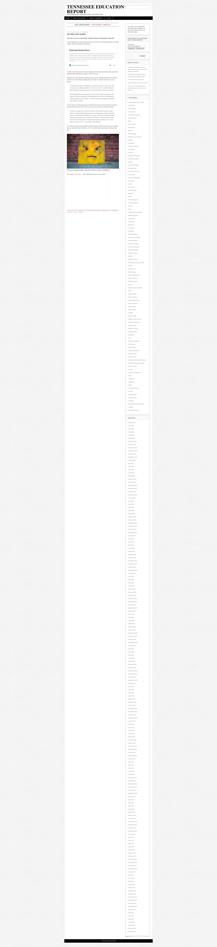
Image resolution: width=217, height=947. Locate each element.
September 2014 (133, 869)
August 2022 (132, 573)
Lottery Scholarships (134, 247)
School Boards (132, 294)
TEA (130, 338)
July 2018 (131, 724)
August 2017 (132, 759)
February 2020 (132, 664)
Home (68, 18)
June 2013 (131, 916)
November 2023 (133, 526)
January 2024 (132, 520)
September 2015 (133, 831)
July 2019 (131, 686)
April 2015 (131, 847)
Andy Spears (85, 32)
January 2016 (132, 818)
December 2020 (133, 633)
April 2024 (131, 510)
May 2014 (131, 881)
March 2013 (132, 925)
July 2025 (131, 463)
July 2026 (131, 425)
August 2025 (132, 460)
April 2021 (131, 620)
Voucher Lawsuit (105, 210)
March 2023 (132, 551)
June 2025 (131, 466)
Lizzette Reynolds (133, 243)
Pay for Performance (134, 275)
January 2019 (132, 705)
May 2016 (131, 806)
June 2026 (131, 429)
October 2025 (132, 454)
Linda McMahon (133, 240)
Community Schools (134, 171)
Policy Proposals (133, 281)
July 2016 (131, 799)
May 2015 (131, 843)
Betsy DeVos (132, 124)
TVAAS (131, 391)
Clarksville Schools (134, 159)
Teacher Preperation (134, 350)
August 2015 (132, 834)
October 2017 (132, 752)
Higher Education (133, 215)
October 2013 (132, 903)
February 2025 (132, 479)
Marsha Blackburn (133, 250)
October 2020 (132, 639)
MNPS (130, 256)
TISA (130, 375)
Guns (130, 209)
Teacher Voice (132, 357)
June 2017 (131, 765)
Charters (131, 152)
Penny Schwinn (133, 278)
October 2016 (132, 790)
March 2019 (132, 699)
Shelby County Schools (135, 319)
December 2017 (133, 746)
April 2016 (131, 809)
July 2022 (131, 576)
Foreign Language (133, 203)
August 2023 (132, 535)
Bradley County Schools (135, 137)
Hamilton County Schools (135, 212)
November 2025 (133, 451)
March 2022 (132, 589)
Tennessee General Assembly (136, 363)
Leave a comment (78, 212)
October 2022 (132, 567)
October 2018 (132, 715)
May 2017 (131, 768)
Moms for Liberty (133, 259)
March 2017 (132, 774)
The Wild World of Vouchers (136, 79)
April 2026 (131, 435)
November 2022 (133, 564)
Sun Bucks (131, 335)
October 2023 (132, 529)
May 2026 (131, 432)
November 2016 (133, 787)
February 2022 (132, 592)
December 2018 (133, 708)
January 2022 (132, 595)
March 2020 (132, 661)
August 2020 (132, 645)
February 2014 (132, 891)
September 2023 (133, 532)
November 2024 (133, 488)
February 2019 (132, 702)
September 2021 (133, 608)
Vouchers (80, 210)
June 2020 (131, 652)
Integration (131, 222)
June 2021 (131, 614)
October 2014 (132, 865)
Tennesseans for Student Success (137, 360)
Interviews (131, 225)
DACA (130, 184)
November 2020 (133, 636)
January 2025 (132, 482)
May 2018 (131, 730)
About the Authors (79, 18)
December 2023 (133, 523)
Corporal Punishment (134, 178)
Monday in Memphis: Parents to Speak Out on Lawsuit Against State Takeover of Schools (137, 69)
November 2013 (133, 900)
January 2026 (132, 444)
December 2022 (133, 561)
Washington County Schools (136, 404)
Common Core (132, 168)
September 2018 (133, 718)
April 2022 (131, 586)
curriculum (131, 181)
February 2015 (132, 853)
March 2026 (132, 438)
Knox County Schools (134, 237)
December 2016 (133, 784)
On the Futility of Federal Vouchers (138, 83)
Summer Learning (133, 328)
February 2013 (132, 928)
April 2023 (131, 548)
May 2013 (131, 919)
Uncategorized (132, 394)
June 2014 (131, 878)
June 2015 (131, 840)
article (73, 105)
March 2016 (132, 812)
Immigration (132, 218)
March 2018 (132, 737)
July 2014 (131, 875)
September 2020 (133, 642)
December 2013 (133, 897)
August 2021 (132, 611)
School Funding (133, 297)
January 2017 (132, 781)
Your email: (131, 44)
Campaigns (132, 143)
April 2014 (131, 884)
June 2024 (131, 504)
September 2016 (133, 793)
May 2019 (131, 693)
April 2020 (131, 658)
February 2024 (132, 517)
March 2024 (132, 513)
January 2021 (132, 630)
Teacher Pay (132, 344)
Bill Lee (74, 210)
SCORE (131, 313)
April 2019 (131, 696)
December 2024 (133, 485)
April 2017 (131, 771)
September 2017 (133, 755)
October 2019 (132, 677)
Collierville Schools (134, 165)
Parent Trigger (132, 272)
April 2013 (131, 922)
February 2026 (132, 441)
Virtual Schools (133, 397)
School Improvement (134, 300)
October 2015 (132, 828)
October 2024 (132, 491)
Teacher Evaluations (134, 341)
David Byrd (132, 187)
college (130, 162)
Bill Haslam (132, 127)
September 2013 (133, 906)
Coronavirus (132, 174)
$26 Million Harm (76, 34)
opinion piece (132, 269)
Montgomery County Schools (136, 262)
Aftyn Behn (132, 105)
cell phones (132, 149)
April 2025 (131, 473)
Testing (130, 369)
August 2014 (132, 872)
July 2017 (131, 762)
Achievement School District (136, 102)
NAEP (130, 265)
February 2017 (132, 777)
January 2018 (132, 743)
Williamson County (134, 410)
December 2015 (133, 821)
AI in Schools (132, 108)
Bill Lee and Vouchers (94, 210)
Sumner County (133, 331)
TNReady (131, 382)
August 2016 (132, 796)
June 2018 (131, 727)
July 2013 (131, 913)
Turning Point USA (134, 388)
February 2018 (132, 740)
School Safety (132, 306)
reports (74, 72)
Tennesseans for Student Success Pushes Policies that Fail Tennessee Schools (137, 88)
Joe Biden (131, 231)
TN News (108, 18)
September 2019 (133, 680)
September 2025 (133, 457)
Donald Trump (132, 190)
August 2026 (132, 422)
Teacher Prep (132, 347)
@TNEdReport (106, 170)
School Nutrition (133, 303)
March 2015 (132, 850)
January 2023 (132, 557)
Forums (131, 206)
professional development (135, 287)
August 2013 (132, 909)
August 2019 (132, 683)
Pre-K (130, 284)
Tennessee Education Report (95, 9)
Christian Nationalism (134, 156)
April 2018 (131, 733)
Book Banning (132, 134)
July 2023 (131, 539)
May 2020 (131, 655)
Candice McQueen (134, 146)
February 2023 (132, 554)
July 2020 (131, 649)
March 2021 (132, 623)
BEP (130, 121)
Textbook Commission (135, 372)
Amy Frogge (132, 112)
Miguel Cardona (133, 253)
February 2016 (132, 815)
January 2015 (132, 856)
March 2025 (132, 476)
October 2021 (132, 605)
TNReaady (131, 379)
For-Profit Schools (133, 200)
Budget (130, 140)
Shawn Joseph (132, 316)
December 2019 (133, 671)
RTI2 (130, 291)
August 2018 (132, 721)
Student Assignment (134, 322)
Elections (131, 193)
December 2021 (133, 598)
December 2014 (133, 859)
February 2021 (132, 627)
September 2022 (133, 570)
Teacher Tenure (133, 353)
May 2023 (131, 545)
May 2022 (131, 583)
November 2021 (133, 601)
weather (131, 407)
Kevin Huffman (133, 234)
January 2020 (132, 667)
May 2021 (131, 617)
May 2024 (131, 507)
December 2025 (133, 447)
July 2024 (131, 501)
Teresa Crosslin (133, 366)
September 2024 (133, 495)
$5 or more (78, 174)
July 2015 (131, 837)
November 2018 (133, 711)
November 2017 (133, 749)
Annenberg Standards (134, 115)
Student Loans (132, 325)
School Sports (132, 309)
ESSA (130, 196)
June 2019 (131, 689)
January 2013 (132, 931)
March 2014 (132, 887)
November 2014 (133, 862)
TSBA (130, 385)
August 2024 (132, 498)
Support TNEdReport (95, 18)
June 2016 (131, 803)
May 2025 (131, 469)
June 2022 (131, 579)
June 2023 (131, 542)
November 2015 (133, 825)
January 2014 (132, 894)
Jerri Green (131, 228)
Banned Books (132, 118)
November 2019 (133, 674)
